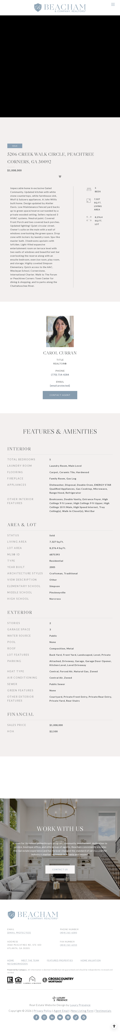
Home (10, 960)
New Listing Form (82, 1010)
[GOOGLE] (84, 1017)
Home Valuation (91, 960)
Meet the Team (30, 960)
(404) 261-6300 (68, 932)
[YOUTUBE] (60, 1017)
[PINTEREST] (68, 1017)
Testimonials (103, 1010)
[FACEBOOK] (36, 1017)
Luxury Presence (80, 1005)
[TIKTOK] (76, 1017)
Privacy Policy (43, 1010)
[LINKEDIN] (52, 1017)
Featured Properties (60, 960)
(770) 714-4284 (60, 374)
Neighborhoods (17, 963)
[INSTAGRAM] (44, 1017)
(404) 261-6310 (68, 945)
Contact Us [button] (60, 869)
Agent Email (61, 1010)
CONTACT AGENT (60, 395)
